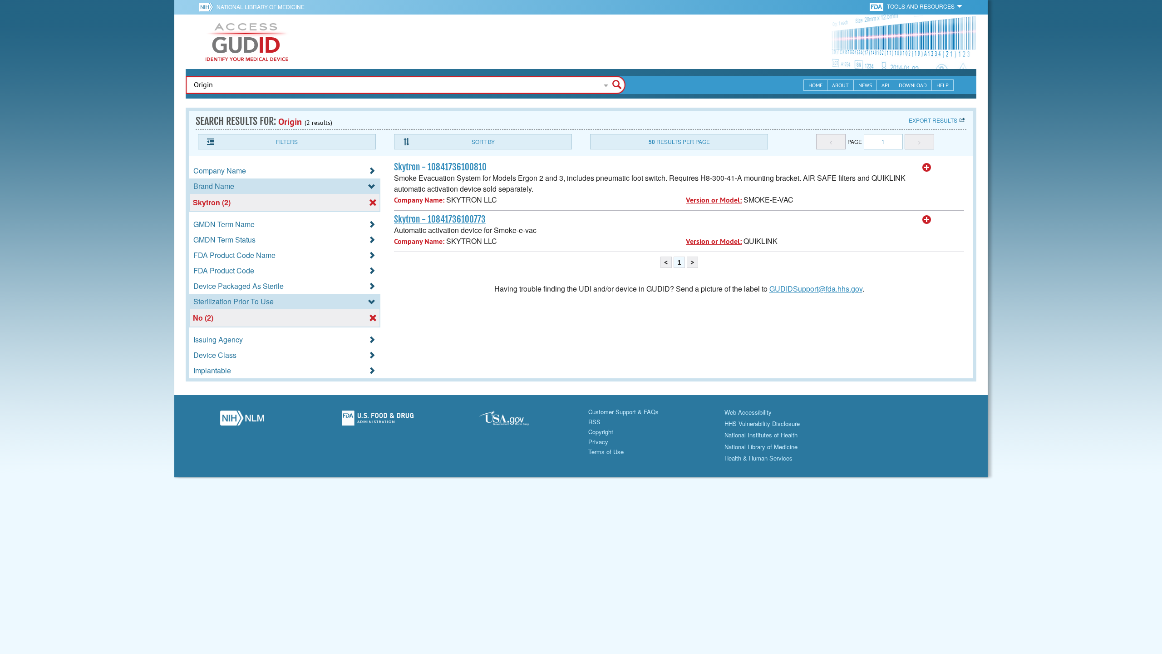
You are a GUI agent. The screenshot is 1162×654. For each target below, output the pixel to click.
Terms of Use (606, 451)
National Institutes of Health (761, 435)
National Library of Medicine (261, 6)
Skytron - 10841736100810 (440, 167)
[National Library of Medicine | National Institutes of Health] (242, 421)
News (865, 85)
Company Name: (419, 200)
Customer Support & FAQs (623, 411)
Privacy (598, 441)
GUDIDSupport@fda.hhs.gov (815, 288)
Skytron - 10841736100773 (440, 219)
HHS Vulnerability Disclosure (762, 423)
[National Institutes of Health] (208, 6)
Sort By (483, 141)
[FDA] (877, 6)
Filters (287, 141)
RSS (594, 421)
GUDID (247, 42)
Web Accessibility (748, 412)
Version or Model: (714, 200)
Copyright (600, 431)
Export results (933, 120)
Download (913, 85)
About (840, 85)
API (885, 85)
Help (942, 85)
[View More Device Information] (926, 167)
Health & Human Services (758, 458)
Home (815, 85)
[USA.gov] (513, 421)
